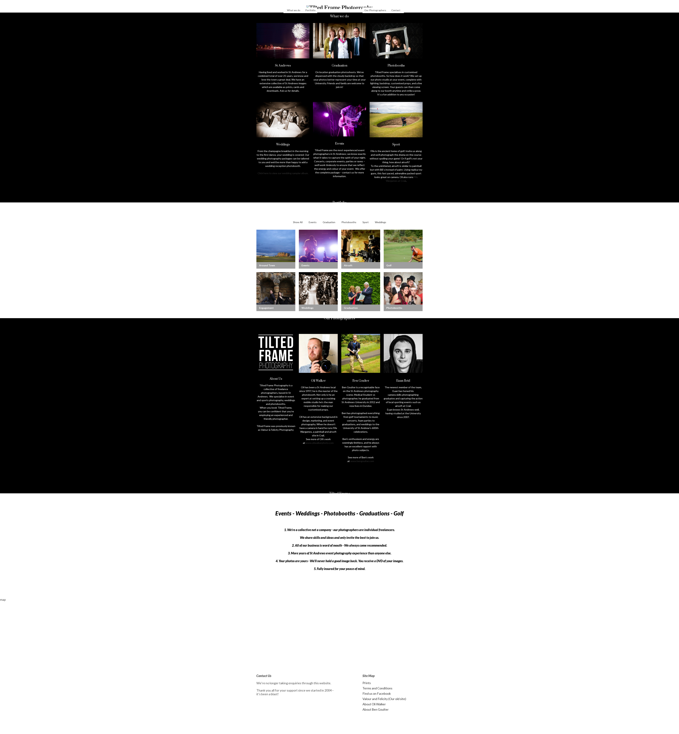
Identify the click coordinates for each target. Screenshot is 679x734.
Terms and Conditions (377, 688)
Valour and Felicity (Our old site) (384, 699)
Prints (366, 683)
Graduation (329, 222)
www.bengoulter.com (362, 461)
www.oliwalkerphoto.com (320, 442)
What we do (293, 10)
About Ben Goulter (375, 709)
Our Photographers (375, 10)
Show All (298, 222)
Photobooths (348, 222)
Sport (365, 222)
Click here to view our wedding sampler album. (283, 173)
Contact (395, 10)
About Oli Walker (374, 704)
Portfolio (310, 10)
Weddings (380, 222)
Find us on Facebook (376, 693)
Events (313, 222)
